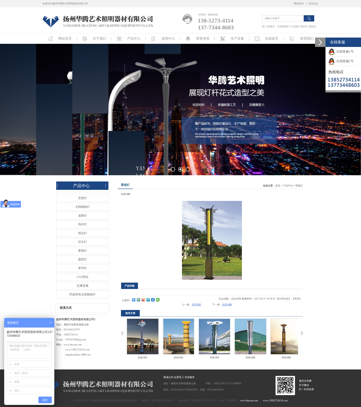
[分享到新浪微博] (143, 299)
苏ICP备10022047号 (163, 400)
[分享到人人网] (153, 299)
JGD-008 (227, 304)
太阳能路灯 (283, 26)
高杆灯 (304, 26)
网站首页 (299, 3)
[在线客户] (320, 42)
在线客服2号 (344, 61)
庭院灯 (312, 26)
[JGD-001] (250, 336)
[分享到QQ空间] (138, 299)
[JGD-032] (143, 336)
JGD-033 (178, 357)
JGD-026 (286, 357)
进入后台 (209, 400)
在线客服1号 (344, 51)
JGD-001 (196, 304)
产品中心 (288, 185)
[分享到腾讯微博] (148, 299)
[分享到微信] (158, 299)
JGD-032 (142, 357)
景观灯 (299, 185)
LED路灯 (295, 26)
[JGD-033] (178, 336)
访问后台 (313, 3)
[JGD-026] (286, 336)
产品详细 (130, 285)
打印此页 (283, 298)
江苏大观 (196, 400)
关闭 (296, 298)
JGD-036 (214, 357)
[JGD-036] (214, 336)
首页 (277, 185)
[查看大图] (212, 240)
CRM (221, 400)
